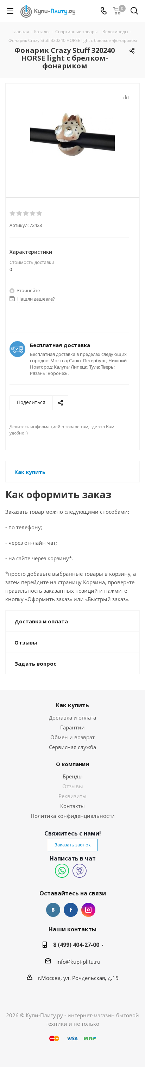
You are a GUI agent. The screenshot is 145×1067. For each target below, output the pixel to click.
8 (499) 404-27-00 (76, 945)
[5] (39, 213)
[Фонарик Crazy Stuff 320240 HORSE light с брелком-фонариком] (72, 134)
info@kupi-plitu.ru (78, 961)
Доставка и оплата (72, 717)
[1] (13, 213)
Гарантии (72, 727)
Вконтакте (53, 910)
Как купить (72, 705)
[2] (19, 213)
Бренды (73, 776)
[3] (26, 213)
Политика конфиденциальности (73, 815)
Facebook (71, 910)
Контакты (72, 805)
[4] (33, 213)
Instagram (88, 910)
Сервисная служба (72, 747)
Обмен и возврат (72, 737)
